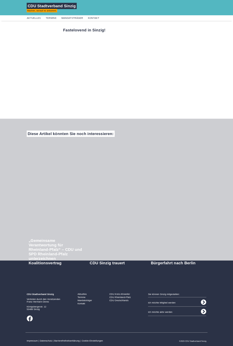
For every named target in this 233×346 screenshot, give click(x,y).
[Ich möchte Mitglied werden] (203, 302)
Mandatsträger (72, 18)
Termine (51, 18)
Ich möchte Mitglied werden (162, 303)
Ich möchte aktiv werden (160, 312)
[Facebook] (30, 318)
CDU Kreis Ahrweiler (119, 294)
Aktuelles (34, 18)
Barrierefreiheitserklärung (67, 341)
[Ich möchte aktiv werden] (203, 311)
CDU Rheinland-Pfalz (120, 297)
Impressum (32, 341)
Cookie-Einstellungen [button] (92, 341)
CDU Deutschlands (119, 300)
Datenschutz (46, 341)
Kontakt (93, 18)
